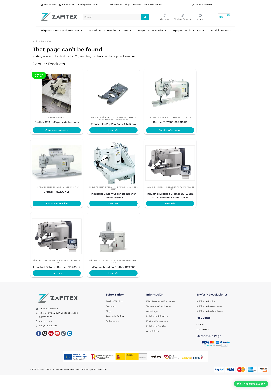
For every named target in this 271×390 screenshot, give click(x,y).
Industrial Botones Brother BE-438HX (56, 267)
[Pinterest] (51, 333)
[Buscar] (145, 17)
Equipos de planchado (187, 30)
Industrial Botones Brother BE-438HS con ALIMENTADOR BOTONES (170, 195)
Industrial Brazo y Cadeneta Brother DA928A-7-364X (113, 195)
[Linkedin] (69, 333)
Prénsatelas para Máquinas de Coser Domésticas (117, 118)
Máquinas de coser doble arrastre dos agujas (170, 117)
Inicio (35, 41)
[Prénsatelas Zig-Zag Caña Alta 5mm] (113, 93)
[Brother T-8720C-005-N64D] (170, 93)
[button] (251, 384)
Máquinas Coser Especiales (102, 187)
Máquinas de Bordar (150, 30)
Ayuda (200, 19)
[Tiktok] (63, 333)
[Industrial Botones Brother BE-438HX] (57, 236)
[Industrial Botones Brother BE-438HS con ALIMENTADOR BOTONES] (170, 163)
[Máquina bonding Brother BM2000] (113, 236)
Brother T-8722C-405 (57, 191)
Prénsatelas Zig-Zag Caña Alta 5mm (113, 124)
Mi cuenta (164, 19)
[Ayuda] (200, 15)
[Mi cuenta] (164, 15)
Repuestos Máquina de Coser (104, 117)
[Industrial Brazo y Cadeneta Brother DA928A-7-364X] (113, 163)
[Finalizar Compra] (182, 15)
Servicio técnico (220, 30)
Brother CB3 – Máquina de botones (57, 122)
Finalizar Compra (182, 19)
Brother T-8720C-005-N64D (170, 122)
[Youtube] (57, 333)
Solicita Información (170, 130)
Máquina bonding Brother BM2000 (113, 267)
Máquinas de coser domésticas (60, 30)
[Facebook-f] (38, 333)
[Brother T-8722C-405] (57, 163)
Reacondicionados (56, 117)
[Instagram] (44, 333)
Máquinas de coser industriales (108, 30)
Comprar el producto (56, 130)
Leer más (113, 130)
